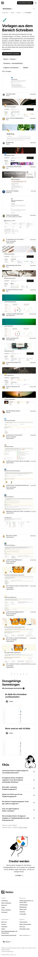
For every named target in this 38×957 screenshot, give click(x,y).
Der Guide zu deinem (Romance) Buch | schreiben (16, 639)
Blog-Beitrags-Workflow (13, 265)
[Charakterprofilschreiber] (19, 156)
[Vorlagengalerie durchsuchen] (34, 8)
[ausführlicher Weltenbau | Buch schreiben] (19, 549)
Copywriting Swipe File (13, 362)
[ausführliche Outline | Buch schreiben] (19, 451)
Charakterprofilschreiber (14, 166)
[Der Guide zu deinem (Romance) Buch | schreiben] (19, 627)
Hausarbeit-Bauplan (12, 191)
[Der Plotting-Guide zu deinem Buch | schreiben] (19, 575)
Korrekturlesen (11, 94)
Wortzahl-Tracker (11, 535)
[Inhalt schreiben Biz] (19, 328)
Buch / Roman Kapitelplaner (15, 118)
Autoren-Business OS (13, 386)
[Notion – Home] (19, 892)
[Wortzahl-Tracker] (19, 525)
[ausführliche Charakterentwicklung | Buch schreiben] (19, 475)
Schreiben (28, 12)
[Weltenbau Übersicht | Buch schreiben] (19, 501)
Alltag (12, 12)
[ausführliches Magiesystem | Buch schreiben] (19, 601)
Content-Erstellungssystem (14, 314)
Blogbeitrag (9, 142)
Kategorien (5, 12)
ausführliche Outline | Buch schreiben (18, 461)
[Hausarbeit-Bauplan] (19, 180)
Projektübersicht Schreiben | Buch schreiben (15, 240)
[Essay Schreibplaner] (19, 205)
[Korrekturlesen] (19, 83)
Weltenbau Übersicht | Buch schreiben (18, 511)
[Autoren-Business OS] (19, 376)
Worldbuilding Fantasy (13, 411)
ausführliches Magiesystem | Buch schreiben (15, 612)
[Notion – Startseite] (2, 2)
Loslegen (19, 875)
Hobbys (18, 12)
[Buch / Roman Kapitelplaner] (19, 108)
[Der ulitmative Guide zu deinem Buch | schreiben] (19, 653)
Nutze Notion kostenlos (11, 54)
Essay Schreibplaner (12, 215)
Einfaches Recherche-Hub (14, 289)
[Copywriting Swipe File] (19, 352)
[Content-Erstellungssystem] (19, 303)
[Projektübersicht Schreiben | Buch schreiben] (19, 229)
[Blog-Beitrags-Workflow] (19, 255)
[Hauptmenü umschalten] (36, 3)
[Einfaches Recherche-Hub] (19, 279)
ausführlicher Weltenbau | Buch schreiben (14, 560)
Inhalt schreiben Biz (12, 338)
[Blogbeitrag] (19, 132)
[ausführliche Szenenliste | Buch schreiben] (19, 425)
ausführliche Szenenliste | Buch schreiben (14, 436)
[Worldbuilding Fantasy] (19, 400)
